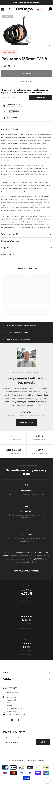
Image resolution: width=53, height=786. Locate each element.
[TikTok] (18, 720)
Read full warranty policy (26, 571)
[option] (26, 31)
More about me (26, 422)
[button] (40, 9)
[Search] (10, 9)
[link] (14, 310)
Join (43, 742)
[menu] (2, 9)
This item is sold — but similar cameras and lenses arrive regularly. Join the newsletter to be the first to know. (24, 91)
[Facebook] (5, 720)
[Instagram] (11, 720)
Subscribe (40, 97)
